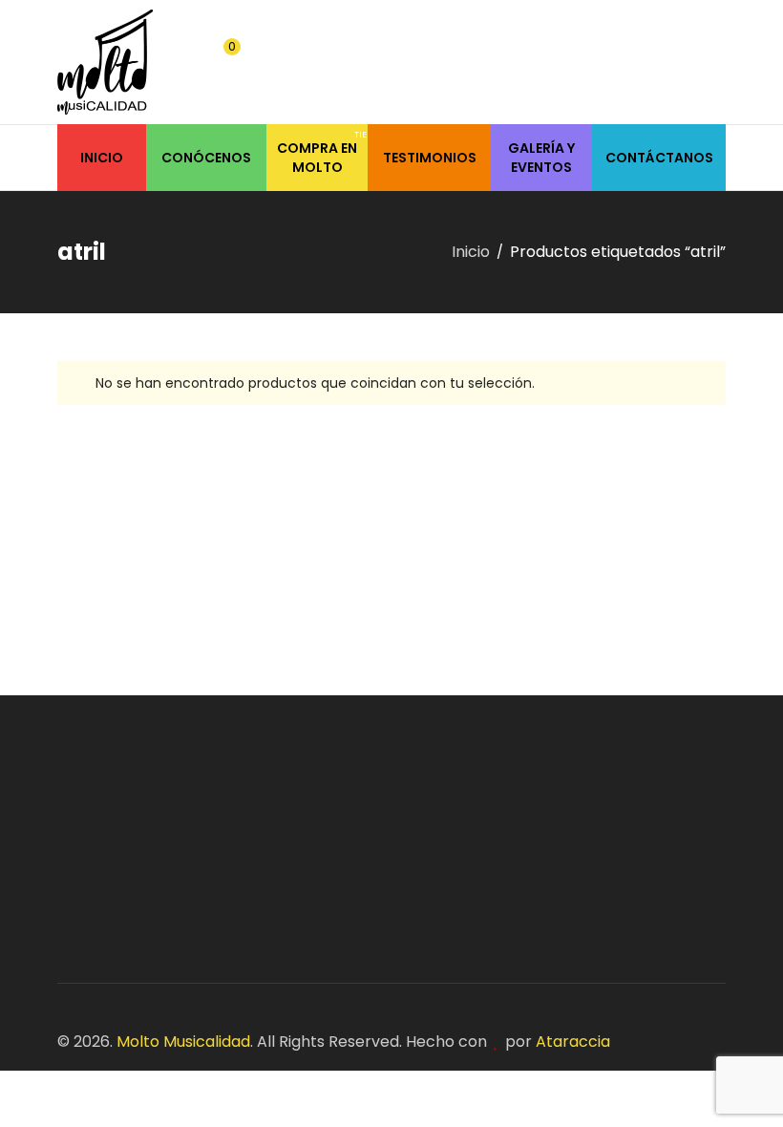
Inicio (471, 252)
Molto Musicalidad (183, 1042)
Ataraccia (573, 1042)
